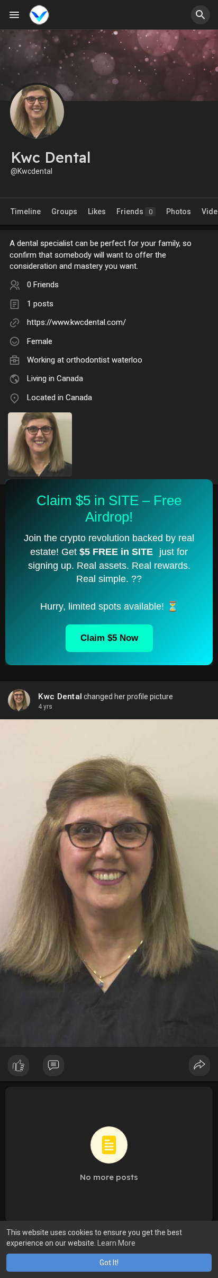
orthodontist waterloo (104, 360)
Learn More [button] (116, 1243)
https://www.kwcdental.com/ (76, 322)
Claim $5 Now (109, 638)
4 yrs (45, 706)
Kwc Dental (60, 696)
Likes (97, 211)
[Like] (109, 1068)
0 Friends (43, 284)
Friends (134, 211)
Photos (178, 211)
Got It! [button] (109, 1262)
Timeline (26, 211)
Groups (64, 211)
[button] (200, 14)
